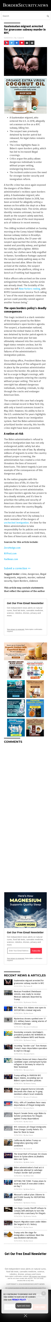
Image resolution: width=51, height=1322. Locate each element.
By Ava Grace (28, 1013)
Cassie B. (20, 38)
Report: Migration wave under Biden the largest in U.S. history (30, 1223)
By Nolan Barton (29, 1189)
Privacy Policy (19, 1300)
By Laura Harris (29, 1054)
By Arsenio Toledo (30, 1002)
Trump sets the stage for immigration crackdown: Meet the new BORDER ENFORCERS (29, 1235)
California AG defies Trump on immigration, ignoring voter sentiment (27, 1143)
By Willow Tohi (29, 1176)
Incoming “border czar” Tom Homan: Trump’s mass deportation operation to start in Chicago (30, 1048)
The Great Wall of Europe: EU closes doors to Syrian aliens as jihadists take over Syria (30, 1156)
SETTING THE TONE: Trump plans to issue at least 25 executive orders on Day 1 (30, 1183)
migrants (21, 577)
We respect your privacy (37, 1276)
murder (31, 577)
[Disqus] (25, 781)
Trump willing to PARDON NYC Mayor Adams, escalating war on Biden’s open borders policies (28, 1078)
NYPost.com (10, 553)
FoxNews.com (11, 559)
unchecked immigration (16, 522)
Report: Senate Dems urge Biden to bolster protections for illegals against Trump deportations (30, 1116)
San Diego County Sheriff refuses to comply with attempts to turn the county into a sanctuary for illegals (30, 1211)
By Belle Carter (29, 1162)
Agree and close (23, 1306)
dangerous (33, 574)
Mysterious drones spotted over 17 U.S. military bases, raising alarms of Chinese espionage (30, 1021)
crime (23, 574)
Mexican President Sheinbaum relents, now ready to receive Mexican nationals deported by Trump (28, 995)
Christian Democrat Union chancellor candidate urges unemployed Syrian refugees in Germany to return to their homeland (30, 1063)
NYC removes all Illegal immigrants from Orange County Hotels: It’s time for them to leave (30, 1129)
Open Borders (20, 581)
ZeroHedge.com (12, 547)
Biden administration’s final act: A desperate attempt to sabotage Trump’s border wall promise (29, 1170)
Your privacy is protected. (16, 629)
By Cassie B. (28, 986)
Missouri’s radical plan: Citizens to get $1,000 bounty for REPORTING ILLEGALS (29, 1197)
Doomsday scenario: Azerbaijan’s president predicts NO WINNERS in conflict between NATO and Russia (30, 1035)
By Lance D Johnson (31, 1027)
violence (33, 581)
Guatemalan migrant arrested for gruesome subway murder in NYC (29, 981)
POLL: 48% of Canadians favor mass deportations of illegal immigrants (30, 1103)
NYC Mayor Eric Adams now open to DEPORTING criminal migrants (30, 1008)
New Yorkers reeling (29, 288)
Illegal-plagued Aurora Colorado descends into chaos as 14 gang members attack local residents (29, 1091)
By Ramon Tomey (30, 1040)
